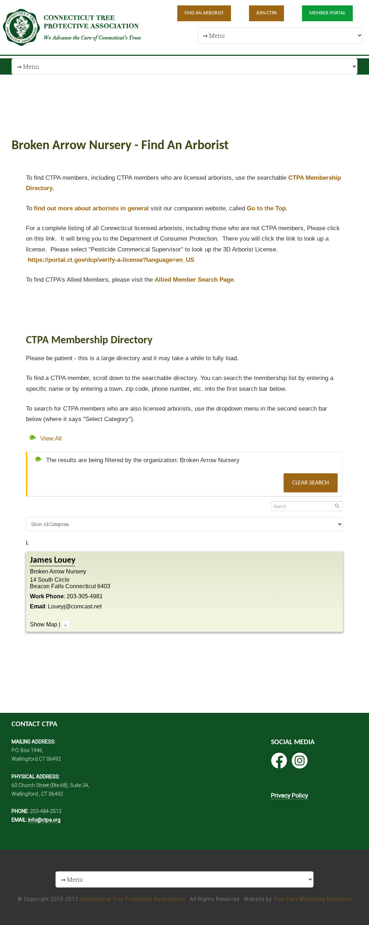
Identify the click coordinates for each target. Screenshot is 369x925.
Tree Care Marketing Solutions (313, 899)
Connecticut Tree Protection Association (133, 899)
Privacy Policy (289, 795)
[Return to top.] (66, 624)
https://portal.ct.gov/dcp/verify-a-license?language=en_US (111, 259)
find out (91, 208)
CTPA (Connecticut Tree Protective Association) (77, 27)
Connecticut (80, 586)
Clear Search (310, 483)
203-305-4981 (85, 596)
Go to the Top (266, 208)
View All (51, 438)
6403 (103, 586)
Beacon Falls (47, 586)
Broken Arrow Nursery (58, 571)
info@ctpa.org (44, 820)
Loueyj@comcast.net (75, 606)
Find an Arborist (204, 13)
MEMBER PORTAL (327, 13)
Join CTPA (266, 13)
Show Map (43, 624)
